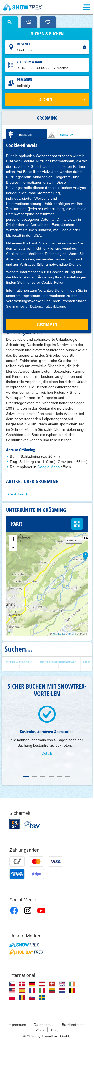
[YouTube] (41, 910)
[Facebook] (14, 910)
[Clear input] (84, 47)
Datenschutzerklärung (48, 306)
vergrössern (77, 524)
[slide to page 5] (59, 776)
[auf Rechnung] (17, 861)
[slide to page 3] (42, 776)
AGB (40, 1030)
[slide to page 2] (34, 776)
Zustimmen (47, 243)
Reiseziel (23, 43)
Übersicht (25, 135)
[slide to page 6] (67, 776)
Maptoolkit (59, 634)
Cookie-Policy (52, 282)
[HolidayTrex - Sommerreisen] (26, 952)
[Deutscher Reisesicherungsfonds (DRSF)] (14, 824)
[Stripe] (36, 874)
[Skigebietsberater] (29, 22)
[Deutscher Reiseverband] (32, 824)
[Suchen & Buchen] (10, 22)
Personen (24, 79)
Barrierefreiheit (74, 1025)
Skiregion (67, 135)
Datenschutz (44, 1025)
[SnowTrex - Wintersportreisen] (24, 944)
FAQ (54, 1030)
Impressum (31, 296)
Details (47, 753)
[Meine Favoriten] (48, 22)
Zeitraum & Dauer (30, 61)
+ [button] (13, 539)
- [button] (13, 547)
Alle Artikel (15, 494)
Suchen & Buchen (47, 34)
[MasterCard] (36, 861)
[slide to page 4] (51, 776)
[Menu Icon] (87, 7)
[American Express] (17, 874)
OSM (72, 634)
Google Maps (48, 467)
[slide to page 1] (26, 776)
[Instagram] (27, 910)
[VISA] (55, 861)
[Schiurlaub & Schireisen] (23, 7)
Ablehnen (14, 259)
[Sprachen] (12, 984)
